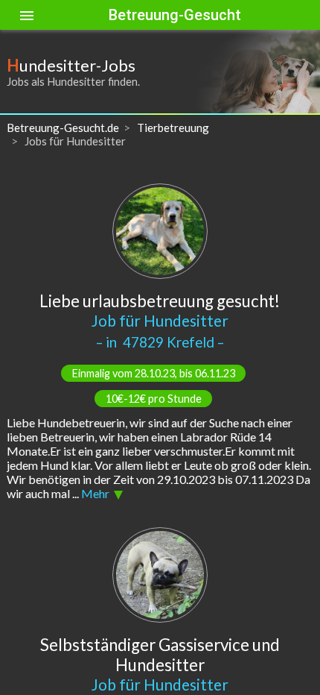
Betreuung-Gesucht (175, 15)
